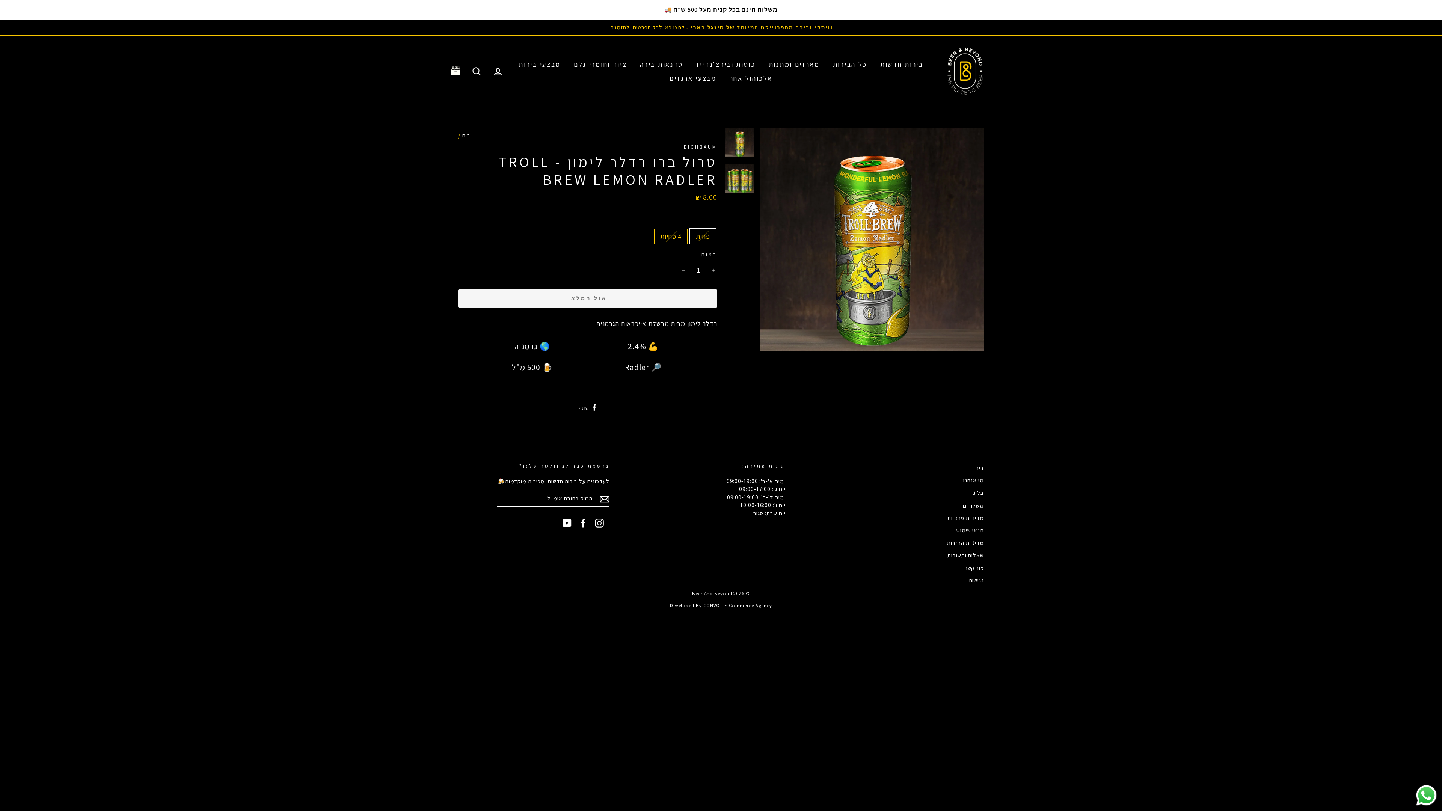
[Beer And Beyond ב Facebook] (583, 523)
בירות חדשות (901, 64)
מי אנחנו (973, 480)
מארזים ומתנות (794, 64)
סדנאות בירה (661, 64)
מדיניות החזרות (965, 542)
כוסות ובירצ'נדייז (726, 64)
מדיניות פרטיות (965, 518)
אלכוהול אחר (751, 78)
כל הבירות (850, 64)
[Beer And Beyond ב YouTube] (567, 523)
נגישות (976, 580)
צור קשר (974, 567)
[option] (721, 27)
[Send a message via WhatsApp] (1426, 795)
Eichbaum (700, 146)
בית (466, 135)
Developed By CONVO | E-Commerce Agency (721, 605)
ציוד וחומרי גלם (600, 64)
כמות (709, 254)
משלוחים (973, 505)
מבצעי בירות (540, 64)
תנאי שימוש (970, 530)
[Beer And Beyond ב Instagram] (599, 523)
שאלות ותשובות (965, 555)
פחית (703, 236)
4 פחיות (671, 236)
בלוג (978, 492)
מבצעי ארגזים (693, 78)
